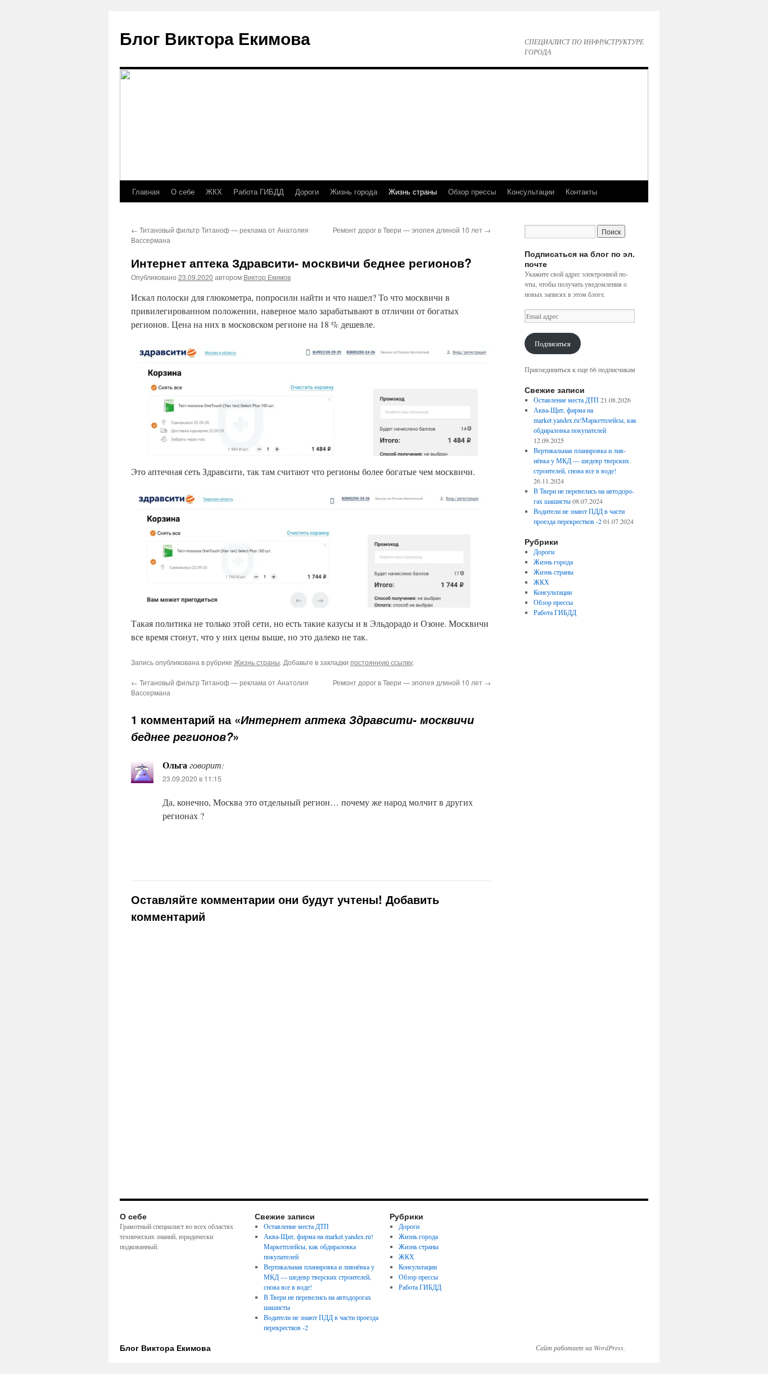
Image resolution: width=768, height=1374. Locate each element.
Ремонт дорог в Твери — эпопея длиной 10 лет (412, 229)
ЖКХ (214, 191)
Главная (146, 191)
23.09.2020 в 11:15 (192, 778)
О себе (183, 191)
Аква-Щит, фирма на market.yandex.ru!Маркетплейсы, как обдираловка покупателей (585, 420)
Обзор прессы (472, 191)
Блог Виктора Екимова (215, 38)
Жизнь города (353, 191)
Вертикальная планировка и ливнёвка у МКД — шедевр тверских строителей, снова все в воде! (581, 460)
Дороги (307, 191)
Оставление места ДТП (566, 399)
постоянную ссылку (381, 662)
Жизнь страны (412, 191)
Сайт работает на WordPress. (580, 1347)
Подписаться (553, 343)
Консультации (530, 191)
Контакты (581, 191)
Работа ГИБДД (258, 191)
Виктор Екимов (267, 277)
